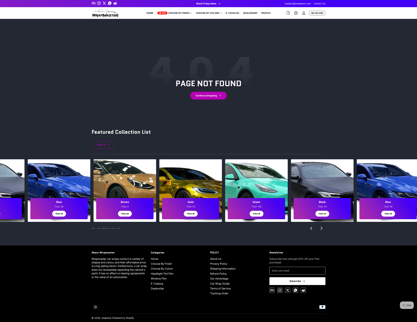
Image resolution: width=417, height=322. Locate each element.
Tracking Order (219, 293)
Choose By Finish (161, 263)
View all (101, 144)
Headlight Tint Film (162, 273)
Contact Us (319, 3)
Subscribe (295, 281)
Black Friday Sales (206, 3)
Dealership (157, 288)
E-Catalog (157, 283)
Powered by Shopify (123, 317)
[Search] (288, 13)
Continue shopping (206, 95)
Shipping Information (223, 268)
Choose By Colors (162, 268)
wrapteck (106, 317)
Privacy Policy (218, 263)
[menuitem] (179, 259)
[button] (288, 13)
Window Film (159, 278)
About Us (215, 258)
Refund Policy (218, 273)
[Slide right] (321, 228)
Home (154, 258)
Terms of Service (220, 288)
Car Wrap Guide (220, 283)
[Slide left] (311, 228)
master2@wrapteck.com (298, 3)
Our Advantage (219, 278)
